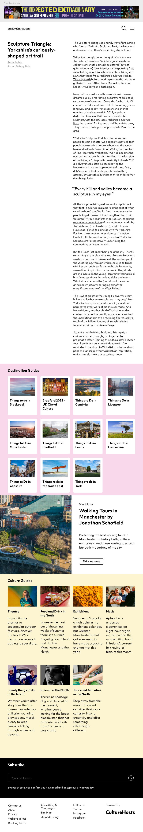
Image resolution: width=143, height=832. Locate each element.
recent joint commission (87, 222)
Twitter (77, 809)
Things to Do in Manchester (20, 445)
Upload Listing (49, 817)
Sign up (130, 778)
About (12, 810)
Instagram (79, 813)
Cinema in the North (54, 690)
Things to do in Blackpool (20, 402)
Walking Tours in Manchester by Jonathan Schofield (101, 516)
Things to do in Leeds (85, 445)
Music (110, 611)
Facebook (79, 817)
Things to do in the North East (53, 484)
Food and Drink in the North (52, 613)
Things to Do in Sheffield (53, 445)
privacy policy (85, 787)
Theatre (13, 611)
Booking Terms (17, 823)
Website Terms (17, 818)
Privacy (12, 814)
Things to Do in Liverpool (118, 402)
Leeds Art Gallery (83, 87)
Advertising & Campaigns (49, 807)
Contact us (14, 805)
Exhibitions (81, 611)
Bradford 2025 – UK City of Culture (54, 404)
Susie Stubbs (15, 62)
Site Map (46, 812)
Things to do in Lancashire (118, 445)
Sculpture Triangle (119, 72)
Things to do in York (85, 484)
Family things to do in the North (21, 692)
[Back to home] (19, 28)
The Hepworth (82, 79)
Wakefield (108, 347)
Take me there (91, 561)
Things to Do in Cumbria (85, 402)
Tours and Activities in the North (87, 692)
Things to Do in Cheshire (20, 484)
